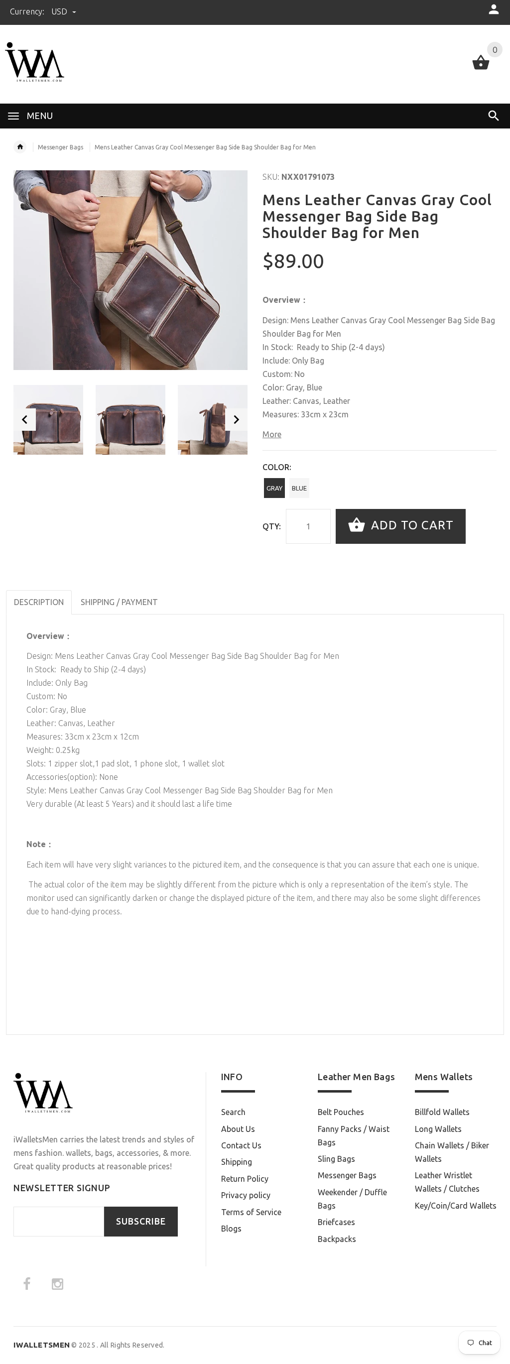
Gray (274, 488)
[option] (48, 420)
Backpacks (337, 1239)
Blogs (231, 1228)
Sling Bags (336, 1158)
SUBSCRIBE (141, 1221)
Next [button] (236, 419)
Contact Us (241, 1145)
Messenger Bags (60, 147)
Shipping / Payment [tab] (119, 602)
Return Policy (244, 1178)
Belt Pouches (341, 1112)
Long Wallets (438, 1128)
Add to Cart (411, 525)
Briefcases (336, 1222)
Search (233, 1112)
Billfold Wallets (442, 1112)
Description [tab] (39, 602)
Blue (299, 488)
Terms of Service (251, 1212)
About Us (238, 1128)
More (271, 434)
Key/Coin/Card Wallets (456, 1205)
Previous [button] (24, 419)
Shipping (236, 1161)
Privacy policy (245, 1195)
